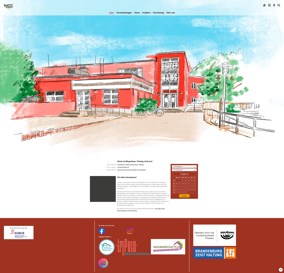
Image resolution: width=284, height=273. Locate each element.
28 (180, 192)
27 (177, 192)
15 (183, 186)
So (194, 177)
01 (183, 180)
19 (194, 186)
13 (177, 186)
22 (174, 180)
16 (186, 186)
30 (186, 192)
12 (194, 183)
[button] (264, 5)
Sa (191, 177)
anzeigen (184, 196)
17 (188, 186)
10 (188, 183)
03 (188, 180)
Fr (188, 177)
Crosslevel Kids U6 (123, 167)
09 (186, 183)
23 (174, 183)
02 (186, 180)
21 (180, 189)
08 (183, 183)
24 (174, 186)
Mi (183, 177)
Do (186, 177)
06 (177, 183)
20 (177, 189)
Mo (177, 177)
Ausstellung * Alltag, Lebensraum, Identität (130, 164)
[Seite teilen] (281, 270)
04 (191, 180)
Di (180, 177)
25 (174, 189)
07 (180, 183)
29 (183, 192)
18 (191, 186)
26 (194, 189)
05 (194, 180)
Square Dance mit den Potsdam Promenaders (131, 170)
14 (180, 186)
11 (191, 183)
